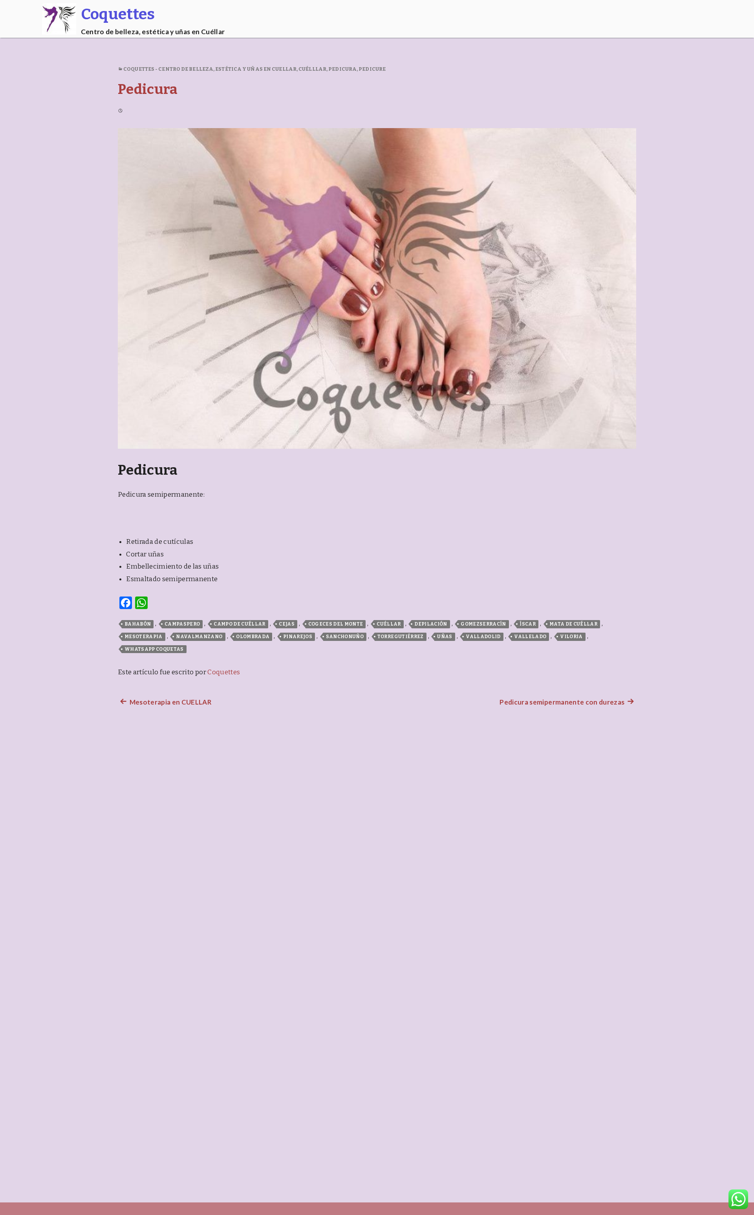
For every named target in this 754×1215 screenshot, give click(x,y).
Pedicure (372, 69)
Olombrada (252, 636)
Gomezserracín (483, 624)
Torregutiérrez (400, 636)
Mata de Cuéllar (573, 624)
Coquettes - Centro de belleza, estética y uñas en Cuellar (209, 69)
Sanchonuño (345, 636)
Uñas (444, 636)
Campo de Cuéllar (239, 624)
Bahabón (137, 624)
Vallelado (530, 636)
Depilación (430, 624)
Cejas (287, 624)
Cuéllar (389, 624)
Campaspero (182, 624)
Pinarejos (297, 636)
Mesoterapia (143, 636)
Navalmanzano (199, 636)
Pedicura (342, 69)
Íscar (528, 624)
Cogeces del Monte (335, 624)
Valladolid (483, 636)
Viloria (571, 636)
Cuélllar (312, 69)
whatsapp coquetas (154, 649)
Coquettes (223, 672)
